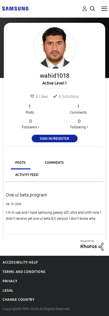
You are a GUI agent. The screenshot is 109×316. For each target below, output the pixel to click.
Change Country (18, 300)
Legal (8, 290)
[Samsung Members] (15, 8)
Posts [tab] (20, 163)
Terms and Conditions (24, 272)
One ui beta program (26, 195)
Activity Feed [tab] (26, 175)
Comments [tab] (54, 163)
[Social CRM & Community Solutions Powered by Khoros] (92, 245)
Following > (79, 123)
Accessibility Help (20, 262)
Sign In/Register (54, 138)
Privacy (10, 281)
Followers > (30, 123)
